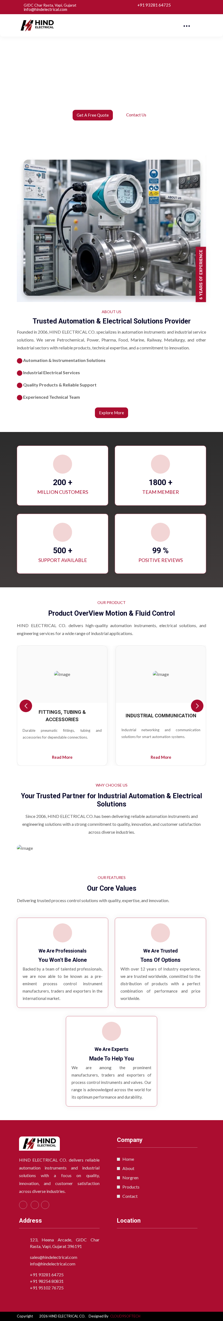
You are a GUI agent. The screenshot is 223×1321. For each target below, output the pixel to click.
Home (128, 1159)
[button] (197, 706)
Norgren (130, 1177)
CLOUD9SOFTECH (125, 1316)
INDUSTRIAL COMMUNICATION (63, 715)
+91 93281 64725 (154, 5)
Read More (63, 757)
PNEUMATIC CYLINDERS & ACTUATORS (162, 715)
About (128, 1168)
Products (131, 1186)
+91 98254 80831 (47, 1281)
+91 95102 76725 (47, 1287)
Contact (130, 1196)
